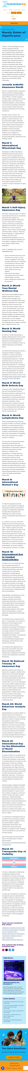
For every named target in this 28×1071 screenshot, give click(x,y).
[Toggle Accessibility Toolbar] (3, 1068)
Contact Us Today (14, 1057)
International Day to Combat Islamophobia (12, 557)
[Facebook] (16, 19)
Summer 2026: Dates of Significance (13, 933)
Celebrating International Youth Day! (13, 927)
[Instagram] (12, 19)
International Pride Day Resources (12, 939)
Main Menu (15, 23)
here (6, 615)
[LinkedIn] (14, 19)
